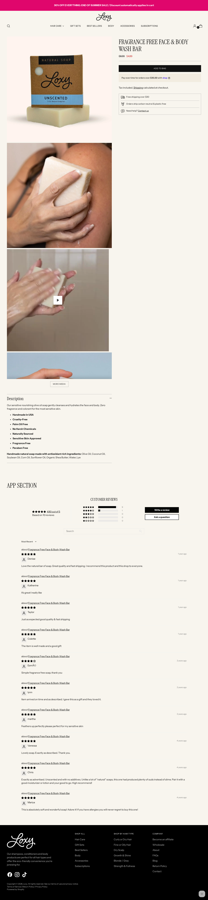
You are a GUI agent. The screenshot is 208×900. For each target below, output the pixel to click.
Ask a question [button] (162, 517)
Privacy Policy (41, 887)
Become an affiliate (163, 839)
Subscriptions (82, 866)
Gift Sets (79, 844)
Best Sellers (81, 850)
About (156, 850)
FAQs (155, 855)
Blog (155, 860)
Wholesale (158, 844)
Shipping (138, 87)
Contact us (143, 110)
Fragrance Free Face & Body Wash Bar (49, 549)
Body (78, 855)
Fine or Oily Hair (122, 844)
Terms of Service (14, 887)
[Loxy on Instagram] (17, 875)
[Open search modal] (8, 26)
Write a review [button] (162, 510)
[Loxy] (104, 16)
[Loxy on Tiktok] (25, 875)
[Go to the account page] (193, 26)
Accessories (81, 860)
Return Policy (160, 866)
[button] (88, 507)
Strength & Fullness (124, 866)
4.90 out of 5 (53, 511)
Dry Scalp (119, 850)
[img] (28, 554)
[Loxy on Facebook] (10, 875)
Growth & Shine (122, 855)
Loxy (25, 884)
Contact (157, 871)
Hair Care (80, 839)
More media (59, 384)
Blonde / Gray (121, 860)
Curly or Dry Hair (123, 839)
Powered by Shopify (15, 889)
